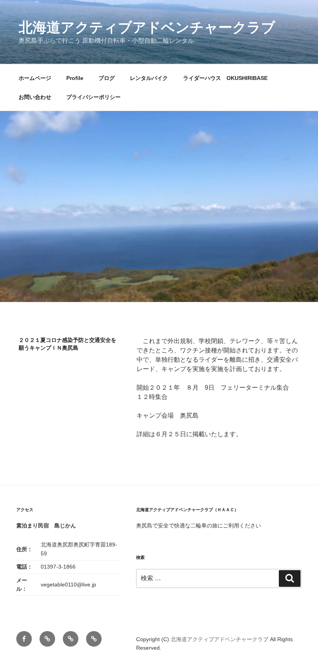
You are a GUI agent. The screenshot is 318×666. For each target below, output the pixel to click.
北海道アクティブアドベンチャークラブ (147, 27)
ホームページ (35, 78)
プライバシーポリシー (93, 97)
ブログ (107, 78)
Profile (74, 78)
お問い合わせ (35, 97)
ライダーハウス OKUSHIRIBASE (225, 78)
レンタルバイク (149, 78)
